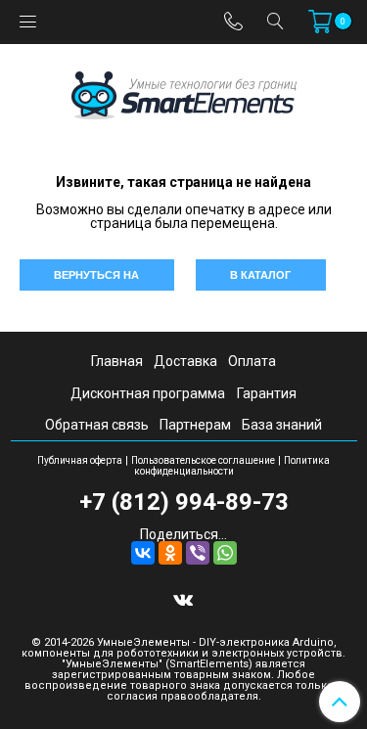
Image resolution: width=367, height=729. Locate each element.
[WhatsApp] (225, 553)
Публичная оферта (79, 460)
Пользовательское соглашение (203, 460)
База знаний (282, 425)
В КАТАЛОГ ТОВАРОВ (260, 280)
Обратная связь (97, 425)
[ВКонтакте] (143, 553)
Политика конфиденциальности (232, 466)
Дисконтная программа (147, 393)
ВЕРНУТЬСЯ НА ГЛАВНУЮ (96, 280)
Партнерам (195, 425)
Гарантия (267, 393)
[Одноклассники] (170, 553)
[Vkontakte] (183, 599)
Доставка (185, 361)
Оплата (252, 361)
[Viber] (197, 553)
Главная (117, 361)
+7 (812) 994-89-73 (184, 502)
